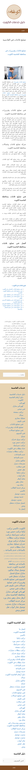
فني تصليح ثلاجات (16, 424)
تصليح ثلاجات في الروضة (9, 330)
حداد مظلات (20, 547)
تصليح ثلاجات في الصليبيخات (18, 339)
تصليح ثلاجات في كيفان (10, 360)
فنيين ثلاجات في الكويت (19, 285)
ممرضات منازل (18, 604)
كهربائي (22, 403)
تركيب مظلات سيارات (15, 451)
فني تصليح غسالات (16, 430)
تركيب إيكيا (21, 473)
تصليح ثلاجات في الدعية (13, 328)
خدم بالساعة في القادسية (10, 555)
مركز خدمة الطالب (18, 488)
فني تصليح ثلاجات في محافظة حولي (13, 294)
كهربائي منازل (18, 406)
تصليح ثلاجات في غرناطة (15, 358)
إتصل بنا (22, 509)
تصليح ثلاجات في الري (20, 332)
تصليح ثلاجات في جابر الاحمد (13, 354)
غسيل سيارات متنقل (17, 503)
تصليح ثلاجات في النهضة (10, 349)
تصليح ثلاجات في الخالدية (17, 326)
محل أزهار (21, 479)
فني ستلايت (20, 467)
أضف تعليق (21, 363)
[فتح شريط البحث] (2, 30)
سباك (21, 415)
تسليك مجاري (20, 418)
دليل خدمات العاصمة (17, 394)
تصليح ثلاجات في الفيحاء (15, 343)
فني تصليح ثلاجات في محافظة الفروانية (12, 303)
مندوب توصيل (20, 494)
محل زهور (19, 482)
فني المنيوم (20, 433)
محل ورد (20, 485)
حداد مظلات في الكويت (16, 448)
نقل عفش (21, 470)
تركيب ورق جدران (18, 439)
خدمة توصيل (18, 497)
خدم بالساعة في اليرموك (14, 558)
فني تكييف (21, 421)
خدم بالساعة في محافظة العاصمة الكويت (16, 564)
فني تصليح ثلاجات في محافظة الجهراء (12, 305)
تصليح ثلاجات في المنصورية (14, 347)
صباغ (23, 436)
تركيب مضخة (18, 412)
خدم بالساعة (18, 457)
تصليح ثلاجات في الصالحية (9, 336)
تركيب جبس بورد (18, 442)
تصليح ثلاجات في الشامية (15, 334)
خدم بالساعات (19, 454)
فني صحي (21, 409)
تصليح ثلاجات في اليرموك (19, 352)
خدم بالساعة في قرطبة (16, 561)
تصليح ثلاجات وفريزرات (19, 82)
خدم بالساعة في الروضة (14, 553)
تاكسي (22, 491)
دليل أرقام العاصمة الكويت (15, 674)
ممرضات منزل (19, 463)
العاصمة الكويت (20, 321)
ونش (23, 506)
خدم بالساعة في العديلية (19, 555)
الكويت (14, 321)
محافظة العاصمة (16, 323)
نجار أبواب (21, 476)
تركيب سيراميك (19, 445)
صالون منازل (20, 460)
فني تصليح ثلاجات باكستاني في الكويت (12, 289)
